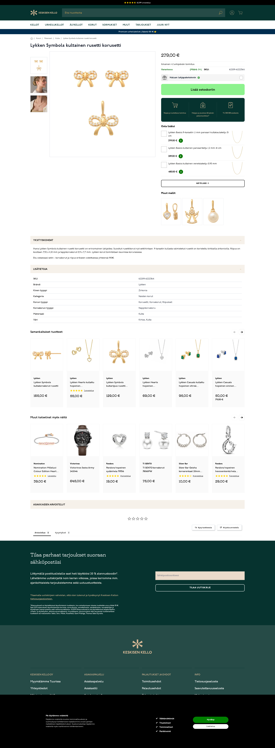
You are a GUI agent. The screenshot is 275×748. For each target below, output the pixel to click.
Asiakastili (90, 688)
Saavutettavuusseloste (209, 688)
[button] (242, 332)
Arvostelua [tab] (40, 532)
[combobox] (143, 12)
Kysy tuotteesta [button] (205, 527)
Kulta (57, 38)
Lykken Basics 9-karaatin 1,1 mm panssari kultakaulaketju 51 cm (198, 134)
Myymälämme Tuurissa (45, 681)
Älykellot (76, 25)
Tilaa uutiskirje (200, 588)
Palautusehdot (151, 688)
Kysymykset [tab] (60, 532)
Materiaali (48, 38)
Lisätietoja (40, 269)
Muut (126, 25)
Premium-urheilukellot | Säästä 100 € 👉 (138, 31)
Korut (92, 25)
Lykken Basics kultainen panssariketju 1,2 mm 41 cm (194, 148)
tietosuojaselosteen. (41, 599)
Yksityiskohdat (43, 240)
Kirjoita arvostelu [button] (231, 527)
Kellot (34, 25)
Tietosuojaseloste (206, 681)
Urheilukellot (54, 25)
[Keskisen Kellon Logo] (43, 13)
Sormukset (109, 25)
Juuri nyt (163, 25)
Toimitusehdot (151, 681)
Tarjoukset (143, 25)
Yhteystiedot (39, 688)
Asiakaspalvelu (94, 681)
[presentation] (162, 75)
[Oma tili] (232, 12)
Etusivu (31, 38)
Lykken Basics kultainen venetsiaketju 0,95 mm (192, 164)
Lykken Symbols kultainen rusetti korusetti (80, 38)
